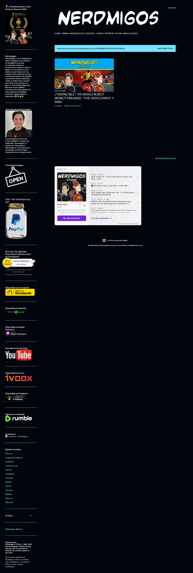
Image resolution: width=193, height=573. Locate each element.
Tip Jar (118, 33)
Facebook (9, 462)
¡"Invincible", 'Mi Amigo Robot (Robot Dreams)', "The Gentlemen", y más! (84, 98)
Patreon (109, 33)
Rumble (8, 482)
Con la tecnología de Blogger (117, 240)
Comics (99, 33)
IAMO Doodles (130, 33)
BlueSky (8, 494)
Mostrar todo (165, 48)
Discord (8, 498)
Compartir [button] (58, 106)
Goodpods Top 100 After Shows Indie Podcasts (19, 271)
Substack (9, 502)
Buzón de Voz (77, 33)
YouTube (9, 478)
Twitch (8, 486)
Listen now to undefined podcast (18, 274)
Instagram (9, 474)
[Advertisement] (84, 131)
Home (57, 33)
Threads (9, 490)
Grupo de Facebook (13, 457)
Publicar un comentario (72, 106)
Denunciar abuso (13, 529)
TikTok (8, 470)
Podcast (90, 33)
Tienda (65, 33)
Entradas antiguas (165, 158)
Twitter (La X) (11, 466)
